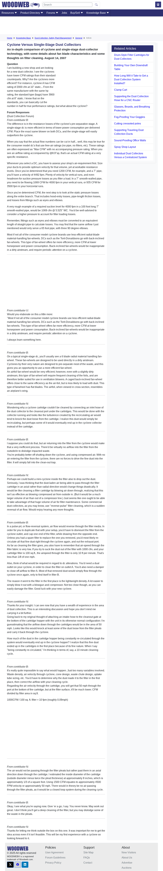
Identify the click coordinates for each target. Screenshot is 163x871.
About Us (127, 857)
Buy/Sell (75, 12)
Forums (51, 12)
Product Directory (30, 12)
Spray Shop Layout (125, 147)
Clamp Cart (120, 89)
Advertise (127, 862)
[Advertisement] (81, 26)
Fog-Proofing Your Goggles (129, 117)
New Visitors (129, 852)
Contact (87, 862)
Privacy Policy (53, 862)
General (78, 38)
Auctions (126, 867)
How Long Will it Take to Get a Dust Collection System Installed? (131, 79)
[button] (10, 865)
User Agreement (54, 852)
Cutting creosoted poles (127, 123)
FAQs (86, 857)
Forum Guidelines (55, 857)
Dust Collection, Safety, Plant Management (53, 38)
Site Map (88, 852)
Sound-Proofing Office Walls (130, 140)
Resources (8, 12)
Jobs (64, 12)
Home (9, 38)
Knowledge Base (96, 12)
